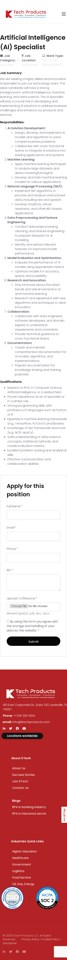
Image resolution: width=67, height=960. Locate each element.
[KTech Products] (26, 14)
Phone (12, 549)
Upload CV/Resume (22, 598)
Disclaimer (10, 943)
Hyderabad (30, 65)
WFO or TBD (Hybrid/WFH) (51, 62)
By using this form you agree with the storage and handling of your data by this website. (32, 626)
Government (21, 864)
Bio (10, 570)
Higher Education (24, 851)
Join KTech (20, 781)
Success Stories (23, 775)
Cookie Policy (50, 939)
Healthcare (20, 858)
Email (11, 527)
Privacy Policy (30, 939)
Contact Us (20, 788)
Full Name (15, 506)
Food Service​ (21, 877)
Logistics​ (18, 871)
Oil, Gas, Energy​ (23, 884)
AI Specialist (9, 62)
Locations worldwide (22, 736)
